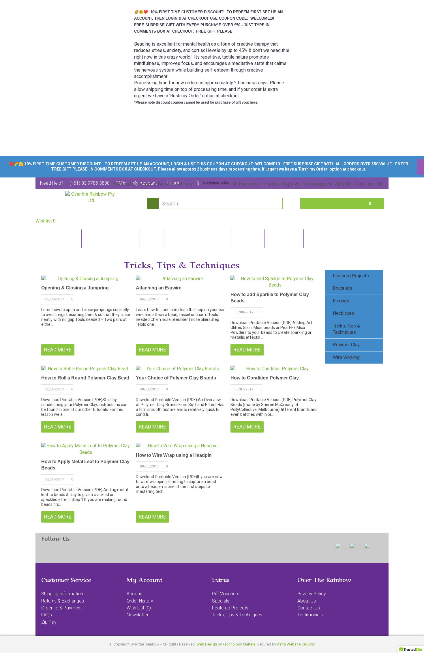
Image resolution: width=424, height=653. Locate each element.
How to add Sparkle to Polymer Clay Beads (269, 297)
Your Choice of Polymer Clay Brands (176, 377)
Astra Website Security (296, 644)
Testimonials (310, 615)
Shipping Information (62, 593)
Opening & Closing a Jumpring (75, 287)
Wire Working (346, 357)
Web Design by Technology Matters (226, 644)
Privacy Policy (311, 593)
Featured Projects (351, 275)
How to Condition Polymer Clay (264, 377)
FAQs (46, 615)
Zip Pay (49, 622)
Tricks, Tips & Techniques (346, 329)
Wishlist (45, 221)
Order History (140, 601)
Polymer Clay (346, 344)
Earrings (341, 301)
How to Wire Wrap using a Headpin (174, 455)
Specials (220, 601)
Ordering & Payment (61, 608)
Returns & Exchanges (62, 601)
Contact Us (308, 608)
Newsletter (138, 615)
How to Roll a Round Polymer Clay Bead (85, 377)
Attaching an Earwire (158, 287)
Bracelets (342, 288)
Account (135, 593)
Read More (58, 350)
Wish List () (139, 608)
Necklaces (343, 313)
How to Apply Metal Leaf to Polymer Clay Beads (85, 464)
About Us (306, 601)
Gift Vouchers (225, 593)
